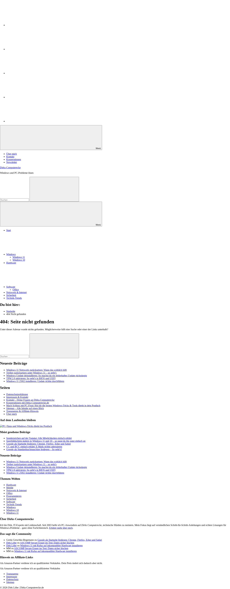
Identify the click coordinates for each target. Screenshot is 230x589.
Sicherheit (11, 295)
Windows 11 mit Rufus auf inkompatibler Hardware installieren (51, 545)
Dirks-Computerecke (10, 167)
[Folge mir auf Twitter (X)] (29, 49)
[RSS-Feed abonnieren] (29, 121)
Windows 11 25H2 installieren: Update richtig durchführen (35, 381)
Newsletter (11, 162)
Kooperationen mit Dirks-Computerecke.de (27, 402)
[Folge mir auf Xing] (29, 97)
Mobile (9, 487)
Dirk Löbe (11, 542)
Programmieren (13, 496)
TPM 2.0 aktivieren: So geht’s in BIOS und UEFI (30, 378)
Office (16, 289)
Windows (11, 254)
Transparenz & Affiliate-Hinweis (22, 411)
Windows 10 (19, 260)
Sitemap (10, 582)
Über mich (11, 153)
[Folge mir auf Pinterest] (29, 73)
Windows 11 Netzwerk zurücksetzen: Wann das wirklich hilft (36, 370)
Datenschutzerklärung (17, 394)
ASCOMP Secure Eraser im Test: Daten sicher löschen (47, 542)
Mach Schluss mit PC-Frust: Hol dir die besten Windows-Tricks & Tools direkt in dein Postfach (53, 405)
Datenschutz (12, 579)
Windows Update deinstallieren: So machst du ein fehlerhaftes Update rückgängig (46, 375)
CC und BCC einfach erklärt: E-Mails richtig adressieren (34, 446)
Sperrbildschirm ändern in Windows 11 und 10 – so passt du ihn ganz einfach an (45, 441)
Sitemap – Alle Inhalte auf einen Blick (25, 408)
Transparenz (12, 573)
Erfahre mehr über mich (61, 528)
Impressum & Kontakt (17, 397)
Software (10, 286)
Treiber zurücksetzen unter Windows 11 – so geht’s (31, 372)
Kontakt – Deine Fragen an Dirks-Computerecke (30, 400)
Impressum (11, 576)
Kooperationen (13, 159)
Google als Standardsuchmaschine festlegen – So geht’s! (34, 449)
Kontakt (10, 156)
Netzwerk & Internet (16, 292)
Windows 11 (19, 257)
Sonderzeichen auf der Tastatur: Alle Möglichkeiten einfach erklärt (39, 438)
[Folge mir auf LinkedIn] (29, 25)
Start (8, 230)
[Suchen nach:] (15, 200)
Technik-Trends (14, 298)
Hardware (11, 262)
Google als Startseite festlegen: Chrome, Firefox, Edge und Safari (38, 443)
